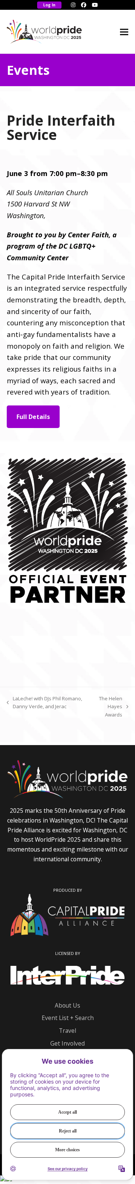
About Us (67, 1005)
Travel (67, 1030)
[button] (124, 32)
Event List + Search (68, 1018)
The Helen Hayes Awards (106, 707)
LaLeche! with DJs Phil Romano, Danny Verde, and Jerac (44, 703)
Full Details (33, 417)
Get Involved (67, 1043)
